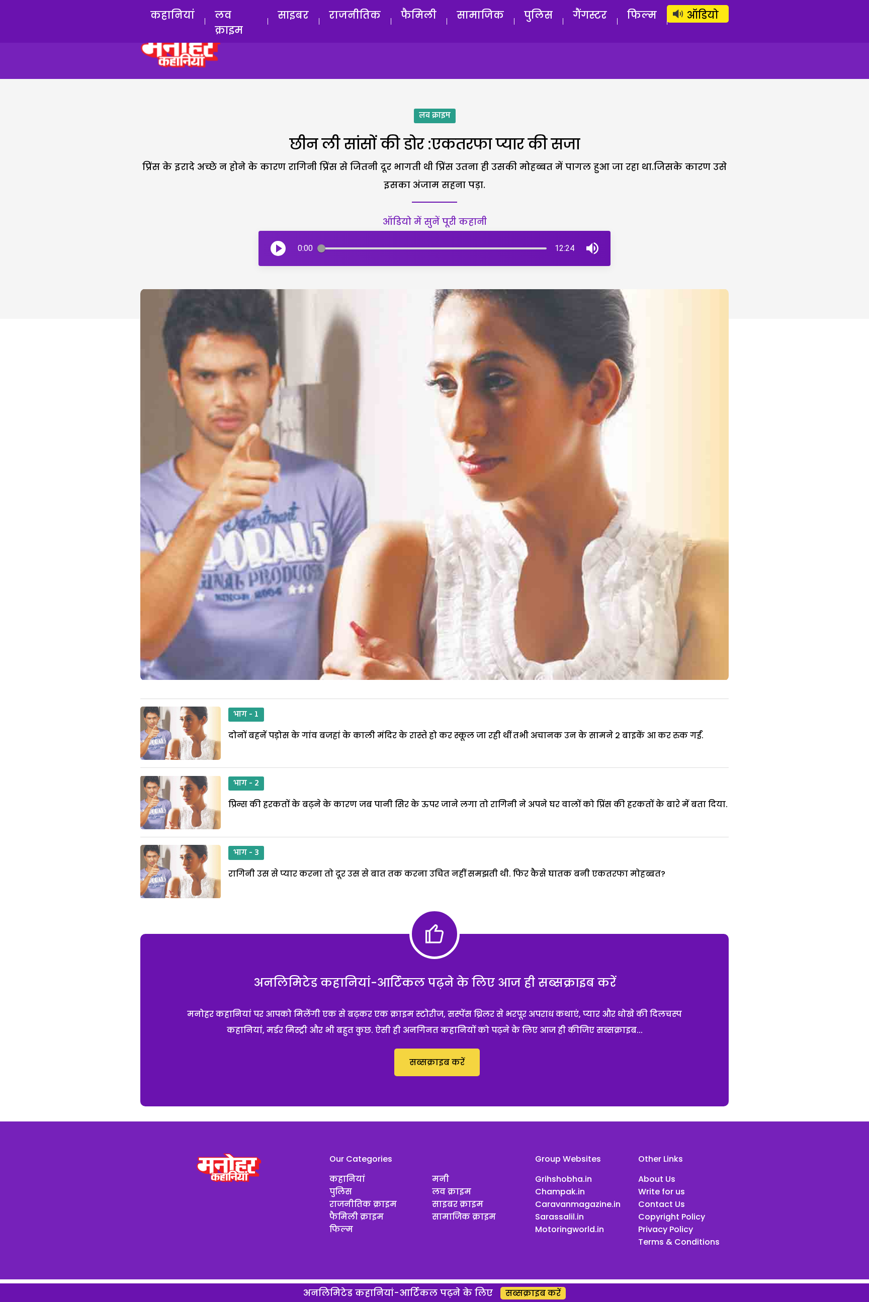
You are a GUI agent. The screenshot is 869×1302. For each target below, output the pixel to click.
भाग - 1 (246, 715)
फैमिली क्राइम (356, 1217)
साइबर (293, 15)
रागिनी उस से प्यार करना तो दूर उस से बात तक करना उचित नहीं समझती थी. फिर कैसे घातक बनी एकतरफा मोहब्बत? (446, 874)
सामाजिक (480, 15)
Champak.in (560, 1191)
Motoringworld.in (569, 1229)
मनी (440, 1179)
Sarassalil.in (559, 1217)
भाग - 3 (246, 853)
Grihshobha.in (563, 1179)
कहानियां (172, 15)
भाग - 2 (246, 783)
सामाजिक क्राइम (464, 1217)
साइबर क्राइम (457, 1204)
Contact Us (661, 1204)
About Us (656, 1179)
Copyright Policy (671, 1217)
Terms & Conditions (679, 1242)
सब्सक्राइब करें (437, 1062)
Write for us (661, 1191)
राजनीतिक (355, 15)
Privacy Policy (665, 1229)
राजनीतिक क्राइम (363, 1204)
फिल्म (642, 15)
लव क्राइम (229, 22)
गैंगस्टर (590, 15)
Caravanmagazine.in (578, 1204)
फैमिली (419, 15)
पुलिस (538, 15)
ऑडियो (703, 15)
